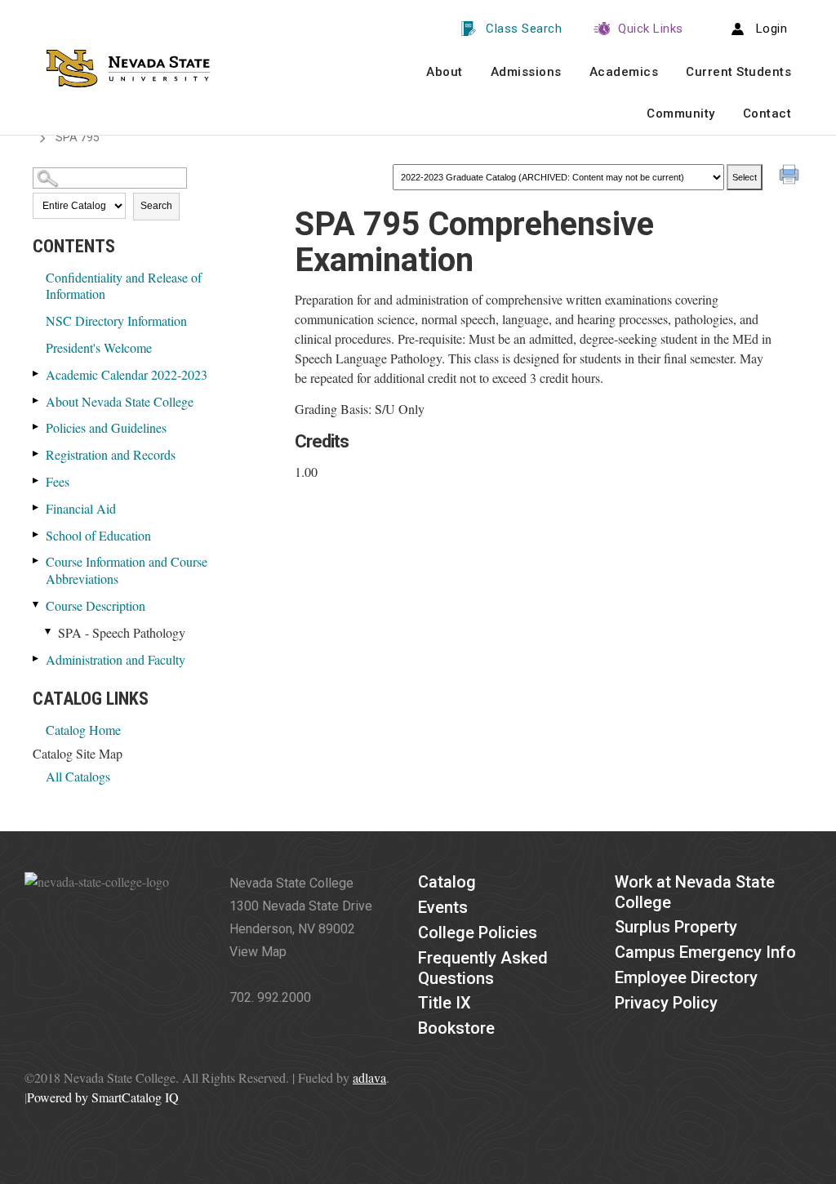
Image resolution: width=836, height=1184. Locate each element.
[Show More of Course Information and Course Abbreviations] (37, 560)
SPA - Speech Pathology (121, 632)
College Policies (477, 932)
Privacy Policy (666, 1003)
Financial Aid (81, 508)
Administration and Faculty (115, 659)
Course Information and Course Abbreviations (126, 570)
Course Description (95, 605)
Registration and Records (111, 454)
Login (772, 28)
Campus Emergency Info (705, 952)
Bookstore (456, 1028)
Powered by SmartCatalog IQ (103, 1097)
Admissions (526, 72)
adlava (369, 1077)
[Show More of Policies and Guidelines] (37, 426)
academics (624, 72)
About (444, 72)
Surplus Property (676, 927)
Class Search (524, 28)
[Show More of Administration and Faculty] (37, 658)
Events (443, 907)
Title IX (444, 1003)
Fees (57, 481)
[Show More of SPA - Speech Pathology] (49, 631)
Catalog (447, 882)
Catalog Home (83, 729)
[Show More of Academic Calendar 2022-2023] (37, 373)
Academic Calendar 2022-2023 (126, 374)
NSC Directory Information (116, 320)
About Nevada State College (119, 401)
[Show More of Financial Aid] (37, 507)
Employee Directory (686, 977)
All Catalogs (78, 776)
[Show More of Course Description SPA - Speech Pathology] (37, 604)
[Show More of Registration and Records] (37, 453)
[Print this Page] (791, 176)
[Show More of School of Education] (37, 534)
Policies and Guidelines (106, 427)
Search (156, 205)
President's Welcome (99, 347)
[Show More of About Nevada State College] (37, 400)
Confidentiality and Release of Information (124, 286)
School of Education (98, 535)
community (681, 113)
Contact (767, 113)
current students (738, 72)
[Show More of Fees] (37, 480)
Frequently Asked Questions (483, 968)
